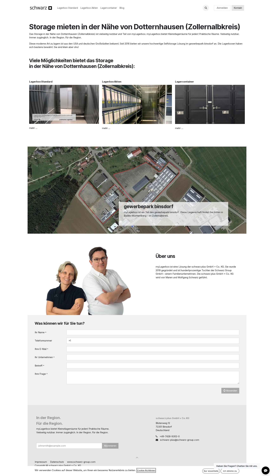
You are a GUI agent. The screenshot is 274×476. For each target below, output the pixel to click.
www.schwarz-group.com (81, 461)
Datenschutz (57, 461)
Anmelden (222, 7)
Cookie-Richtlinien (146, 470)
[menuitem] (67, 8)
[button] (206, 8)
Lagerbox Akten (111, 81)
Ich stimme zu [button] (230, 471)
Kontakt (238, 7)
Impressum (41, 461)
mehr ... (33, 127)
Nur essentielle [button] (211, 471)
